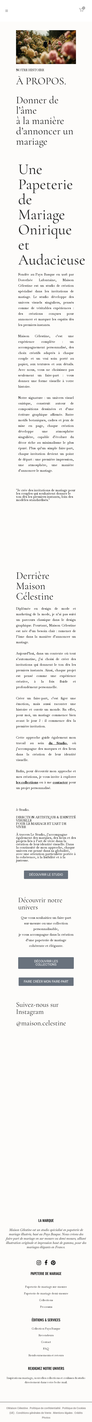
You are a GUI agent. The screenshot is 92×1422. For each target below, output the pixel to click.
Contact (46, 1342)
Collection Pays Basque (46, 1328)
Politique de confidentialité (45, 1408)
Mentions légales (63, 1412)
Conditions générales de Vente (33, 1412)
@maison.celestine (41, 1023)
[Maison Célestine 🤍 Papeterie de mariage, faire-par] (46, 1084)
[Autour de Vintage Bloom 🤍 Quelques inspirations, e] (46, 1186)
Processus (46, 1306)
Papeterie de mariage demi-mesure (46, 1293)
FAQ (46, 1348)
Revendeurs (46, 1335)
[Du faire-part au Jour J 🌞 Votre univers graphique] (46, 1118)
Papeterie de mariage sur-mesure (46, 1286)
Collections (46, 1300)
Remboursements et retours (46, 1355)
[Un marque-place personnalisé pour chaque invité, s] (46, 1050)
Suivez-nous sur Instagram (37, 1008)
